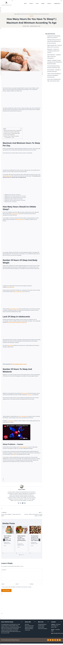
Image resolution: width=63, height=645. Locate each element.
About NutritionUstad (29, 625)
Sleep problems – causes (10, 137)
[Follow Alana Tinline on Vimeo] (18, 503)
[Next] (39, 540)
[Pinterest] (50, 640)
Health (31, 16)
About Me (27, 624)
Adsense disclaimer (29, 627)
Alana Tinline (26, 26)
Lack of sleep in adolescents (9, 134)
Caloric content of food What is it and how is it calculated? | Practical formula (54, 75)
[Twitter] (48, 640)
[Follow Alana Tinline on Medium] (23, 503)
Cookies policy (41, 625)
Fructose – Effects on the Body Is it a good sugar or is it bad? (33, 514)
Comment (4, 569)
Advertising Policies (42, 624)
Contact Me (27, 630)
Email (17, 584)
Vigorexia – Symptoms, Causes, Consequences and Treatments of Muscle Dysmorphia (54, 62)
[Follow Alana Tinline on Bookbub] (25, 503)
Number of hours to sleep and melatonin (11, 136)
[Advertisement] (21, 40)
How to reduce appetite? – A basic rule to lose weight (10, 514)
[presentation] (8, 530)
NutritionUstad (6, 624)
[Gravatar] (53, 640)
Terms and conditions (42, 628)
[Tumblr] (55, 640)
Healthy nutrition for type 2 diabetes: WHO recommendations (21, 538)
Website (31, 584)
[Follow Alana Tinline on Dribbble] (21, 503)
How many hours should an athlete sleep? (11, 131)
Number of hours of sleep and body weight (12, 133)
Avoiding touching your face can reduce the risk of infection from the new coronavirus (54, 41)
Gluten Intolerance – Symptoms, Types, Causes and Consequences (54, 56)
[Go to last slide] (4, 540)
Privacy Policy (41, 627)
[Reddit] (57, 640)
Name (3, 584)
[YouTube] (60, 640)
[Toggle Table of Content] (20, 129)
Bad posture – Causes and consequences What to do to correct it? (53, 51)
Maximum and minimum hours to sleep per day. (13, 130)
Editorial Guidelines (29, 628)
